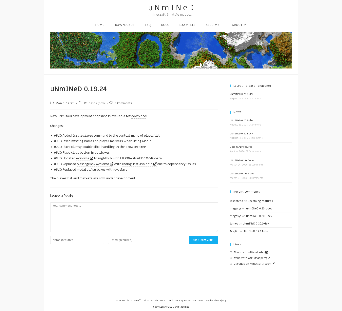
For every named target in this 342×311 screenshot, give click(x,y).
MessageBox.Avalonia (93, 164)
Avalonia (82, 158)
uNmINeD (172, 8)
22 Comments (253, 151)
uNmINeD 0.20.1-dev (241, 133)
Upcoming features (241, 146)
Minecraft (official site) (249, 252)
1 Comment (255, 98)
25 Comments (256, 164)
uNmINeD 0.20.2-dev (241, 94)
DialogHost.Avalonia (137, 164)
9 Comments (255, 138)
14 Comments (256, 178)
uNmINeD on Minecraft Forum (252, 263)
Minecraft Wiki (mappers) (250, 258)
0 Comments (123, 103)
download (138, 116)
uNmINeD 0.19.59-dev (242, 173)
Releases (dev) (94, 103)
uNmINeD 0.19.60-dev (242, 160)
